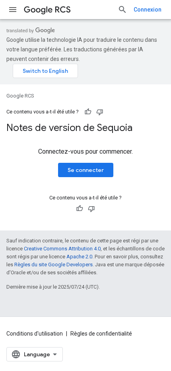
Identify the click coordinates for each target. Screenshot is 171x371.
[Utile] (88, 112)
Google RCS (20, 96)
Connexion (147, 9)
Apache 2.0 (79, 257)
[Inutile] (100, 112)
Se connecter (86, 170)
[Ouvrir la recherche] (122, 9)
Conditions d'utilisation (34, 333)
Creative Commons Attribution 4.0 (62, 249)
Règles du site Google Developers (53, 265)
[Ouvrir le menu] (13, 9)
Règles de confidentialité (101, 333)
